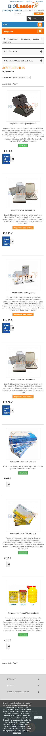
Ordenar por (6, 77)
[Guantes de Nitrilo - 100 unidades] (23, 443)
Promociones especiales (18, 60)
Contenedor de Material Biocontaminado (23, 613)
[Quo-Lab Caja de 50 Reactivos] (23, 192)
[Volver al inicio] (4, 39)
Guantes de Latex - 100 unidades (23, 533)
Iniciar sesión (39, 1)
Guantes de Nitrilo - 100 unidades (23, 462)
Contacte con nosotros (16, 1)
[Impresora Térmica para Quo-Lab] (23, 105)
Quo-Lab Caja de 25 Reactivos (23, 379)
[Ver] (11, 159)
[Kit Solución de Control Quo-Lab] (23, 275)
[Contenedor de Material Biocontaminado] (23, 595)
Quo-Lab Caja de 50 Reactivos (23, 210)
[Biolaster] (23, 5)
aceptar (38, 718)
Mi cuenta (10, 685)
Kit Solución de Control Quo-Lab (23, 293)
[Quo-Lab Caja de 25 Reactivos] (23, 361)
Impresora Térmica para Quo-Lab (23, 124)
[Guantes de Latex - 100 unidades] (23, 515)
